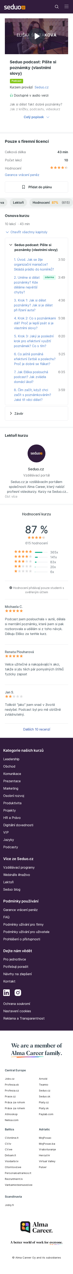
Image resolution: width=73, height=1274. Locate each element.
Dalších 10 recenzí (36, 729)
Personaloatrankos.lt (18, 1173)
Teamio (43, 1084)
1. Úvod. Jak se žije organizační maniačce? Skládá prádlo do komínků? (34, 264)
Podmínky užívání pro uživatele (26, 932)
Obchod (9, 766)
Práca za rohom (15, 1102)
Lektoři (18, 202)
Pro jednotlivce (14, 959)
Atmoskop (11, 1114)
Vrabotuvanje (47, 1149)
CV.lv (8, 1143)
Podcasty (10, 847)
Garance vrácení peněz (22, 175)
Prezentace (12, 781)
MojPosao (45, 1137)
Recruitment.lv (14, 1178)
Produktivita (12, 803)
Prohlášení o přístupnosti (21, 939)
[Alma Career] (36, 1227)
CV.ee (8, 1149)
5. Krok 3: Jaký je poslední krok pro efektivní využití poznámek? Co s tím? (34, 341)
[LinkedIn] (6, 993)
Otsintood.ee (13, 1167)
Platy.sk (44, 1108)
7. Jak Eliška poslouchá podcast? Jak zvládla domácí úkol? (31, 377)
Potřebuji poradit (15, 967)
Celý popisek (34, 117)
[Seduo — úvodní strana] (14, 6)
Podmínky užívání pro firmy (23, 924)
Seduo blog (11, 889)
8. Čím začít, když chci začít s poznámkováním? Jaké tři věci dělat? (32, 395)
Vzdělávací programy (19, 867)
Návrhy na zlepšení (17, 974)
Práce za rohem (15, 1108)
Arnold (43, 1078)
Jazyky (8, 840)
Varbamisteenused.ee (18, 1184)
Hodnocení (51, 202)
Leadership (11, 759)
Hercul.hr (44, 1155)
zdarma (49, 277)
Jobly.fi (9, 1205)
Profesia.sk (12, 1084)
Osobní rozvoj (13, 796)
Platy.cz (44, 1102)
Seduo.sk (44, 1096)
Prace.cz (10, 1096)
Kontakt (9, 981)
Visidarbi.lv (11, 1161)
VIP (6, 832)
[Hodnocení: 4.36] (59, 168)
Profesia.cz (12, 1090)
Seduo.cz (42, 87)
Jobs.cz (9, 1078)
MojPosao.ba (47, 1143)
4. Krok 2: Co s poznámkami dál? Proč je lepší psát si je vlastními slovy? (35, 323)
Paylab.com (46, 1114)
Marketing (10, 788)
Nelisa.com (11, 1120)
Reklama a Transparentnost (24, 1018)
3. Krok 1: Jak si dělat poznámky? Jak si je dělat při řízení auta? (33, 305)
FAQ (6, 917)
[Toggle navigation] (57, 7)
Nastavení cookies (17, 1011)
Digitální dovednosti (18, 825)
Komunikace (12, 774)
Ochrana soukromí (16, 1004)
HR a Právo (12, 818)
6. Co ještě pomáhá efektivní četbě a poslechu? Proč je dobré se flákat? (35, 359)
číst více (11, 496)
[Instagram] (18, 993)
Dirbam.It (10, 1155)
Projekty (9, 810)
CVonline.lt (11, 1137)
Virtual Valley (47, 1161)
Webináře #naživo (16, 875)
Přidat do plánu (40, 187)
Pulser (43, 1167)
